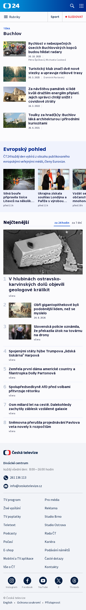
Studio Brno (53, 516)
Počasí (8, 541)
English (7, 602)
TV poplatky (12, 516)
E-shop (8, 550)
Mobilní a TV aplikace (18, 558)
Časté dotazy (54, 558)
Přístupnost (52, 602)
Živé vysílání (11, 508)
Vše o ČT (9, 567)
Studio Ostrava (55, 525)
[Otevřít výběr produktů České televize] (81, 6)
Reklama (51, 508)
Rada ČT (50, 533)
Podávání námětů (57, 550)
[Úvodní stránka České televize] (20, 452)
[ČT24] (11, 5)
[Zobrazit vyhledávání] (72, 6)
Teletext (9, 525)
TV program (11, 500)
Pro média (52, 500)
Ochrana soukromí (28, 602)
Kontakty (51, 567)
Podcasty (9, 533)
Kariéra (50, 541)
